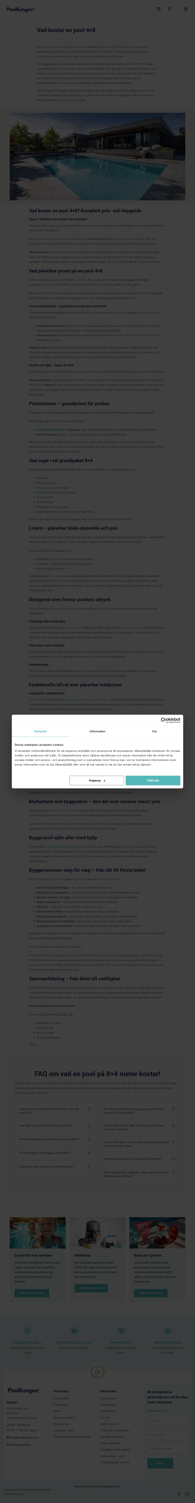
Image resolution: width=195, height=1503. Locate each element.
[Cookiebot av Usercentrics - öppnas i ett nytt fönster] (163, 720)
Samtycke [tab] (40, 731)
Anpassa (95, 780)
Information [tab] (97, 731)
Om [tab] (154, 731)
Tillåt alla (153, 780)
